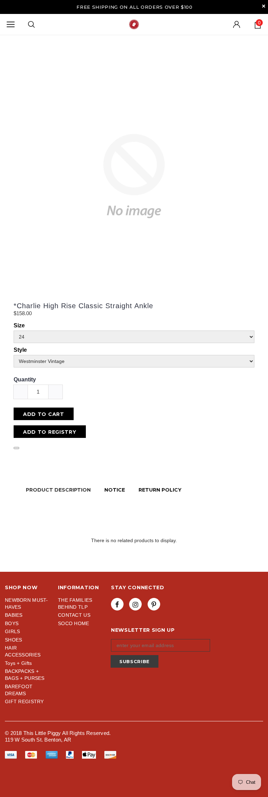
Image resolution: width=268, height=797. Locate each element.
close (263, 6)
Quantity (25, 379)
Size (19, 325)
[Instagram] (135, 604)
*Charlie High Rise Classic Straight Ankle (83, 306)
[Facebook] (117, 604)
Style (20, 350)
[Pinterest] (154, 604)
